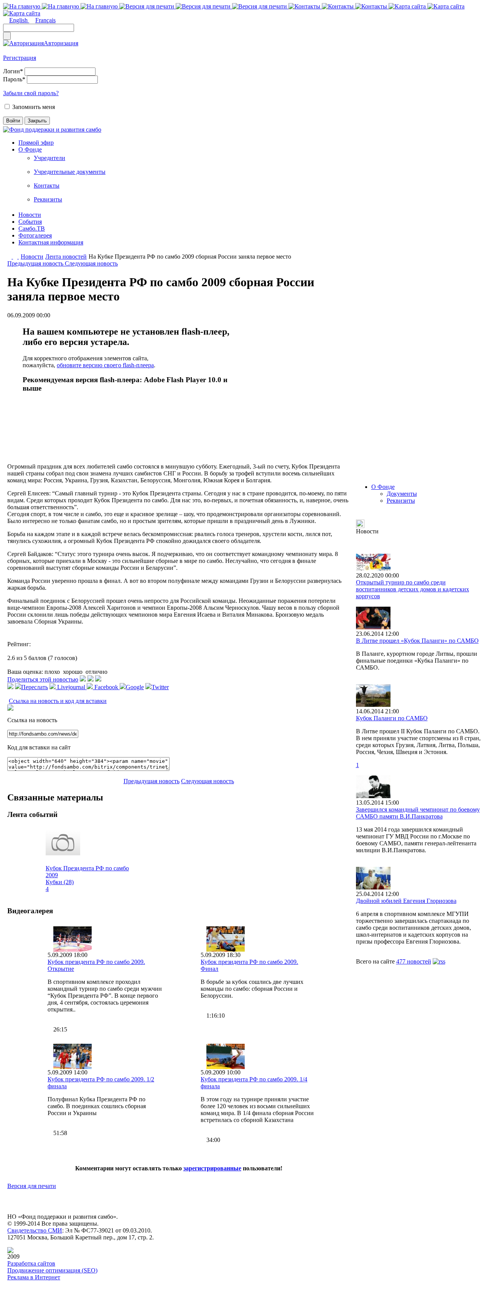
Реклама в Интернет (33, 1277)
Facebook (106, 687)
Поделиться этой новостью (42, 679)
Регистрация (19, 57)
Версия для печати (31, 1186)
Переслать (34, 687)
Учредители (49, 158)
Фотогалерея (35, 235)
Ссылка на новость (32, 720)
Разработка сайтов (31, 1263)
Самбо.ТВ (31, 228)
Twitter (160, 687)
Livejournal (71, 687)
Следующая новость (91, 263)
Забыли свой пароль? (31, 93)
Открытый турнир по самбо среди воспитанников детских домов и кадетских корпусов (412, 589)
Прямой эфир (36, 142)
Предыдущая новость (36, 263)
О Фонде (30, 149)
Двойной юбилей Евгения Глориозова (406, 901)
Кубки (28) (60, 882)
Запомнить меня (33, 107)
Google (135, 687)
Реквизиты (48, 199)
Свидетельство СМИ (34, 1230)
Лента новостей (66, 256)
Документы (402, 493)
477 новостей (413, 961)
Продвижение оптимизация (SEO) (52, 1270)
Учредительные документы (69, 171)
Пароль (14, 79)
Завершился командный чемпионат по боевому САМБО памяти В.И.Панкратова (418, 813)
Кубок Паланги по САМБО (392, 718)
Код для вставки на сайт (39, 747)
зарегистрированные (212, 1168)
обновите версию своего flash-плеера (105, 365)
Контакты (46, 185)
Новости (29, 214)
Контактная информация (50, 242)
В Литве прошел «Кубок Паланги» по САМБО (417, 640)
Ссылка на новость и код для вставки (58, 701)
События (30, 221)
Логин (13, 71)
